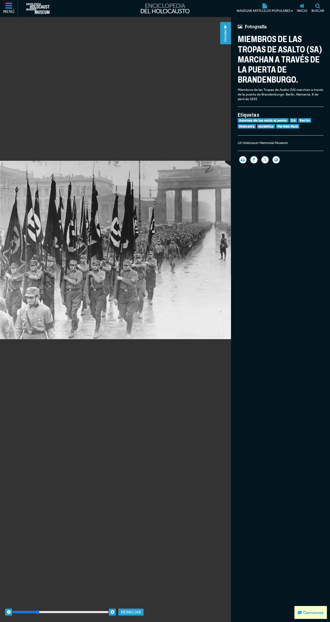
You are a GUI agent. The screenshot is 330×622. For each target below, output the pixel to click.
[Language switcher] (276, 159)
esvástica (266, 126)
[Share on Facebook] (254, 159)
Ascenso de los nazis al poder (263, 120)
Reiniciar (131, 612)
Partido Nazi (287, 126)
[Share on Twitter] (265, 159)
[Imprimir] (242, 159)
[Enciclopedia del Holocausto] (165, 8)
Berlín (305, 120)
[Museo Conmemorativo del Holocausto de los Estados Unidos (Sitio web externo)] (38, 8)
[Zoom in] (112, 612)
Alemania (246, 126)
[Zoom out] (8, 612)
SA (293, 120)
